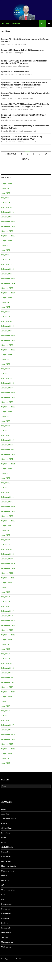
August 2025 (6, 240)
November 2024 (8, 283)
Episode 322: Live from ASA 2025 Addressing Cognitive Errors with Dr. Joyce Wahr (21, 137)
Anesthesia (5, 814)
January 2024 (7, 331)
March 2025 (6, 264)
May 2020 (5, 540)
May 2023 (5, 369)
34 (46, 154)
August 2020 (6, 525)
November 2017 (8, 682)
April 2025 (5, 259)
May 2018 (5, 654)
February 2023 (7, 383)
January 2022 (7, 445)
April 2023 (5, 373)
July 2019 (5, 587)
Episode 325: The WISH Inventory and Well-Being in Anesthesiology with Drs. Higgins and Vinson (25, 105)
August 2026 (6, 183)
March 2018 (6, 663)
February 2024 (7, 326)
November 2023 (8, 340)
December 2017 (8, 677)
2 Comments (24, 66)
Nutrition (5, 880)
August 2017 (6, 696)
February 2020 (7, 554)
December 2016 (8, 734)
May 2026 (5, 198)
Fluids (3, 842)
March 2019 (6, 606)
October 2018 (7, 630)
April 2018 (5, 658)
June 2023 (5, 364)
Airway (4, 809)
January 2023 (7, 388)
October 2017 (7, 687)
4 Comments (25, 53)
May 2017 (5, 711)
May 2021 (5, 483)
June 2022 (5, 421)
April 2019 (5, 601)
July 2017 (5, 701)
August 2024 (6, 297)
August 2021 (6, 468)
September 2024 (8, 293)
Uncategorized (7, 942)
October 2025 (7, 231)
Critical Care (6, 828)
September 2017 (8, 692)
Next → (26, 159)
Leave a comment (28, 88)
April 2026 (5, 202)
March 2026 (6, 207)
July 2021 (5, 473)
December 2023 (8, 335)
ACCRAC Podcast (10, 23)
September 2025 (8, 236)
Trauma (4, 937)
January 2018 (7, 673)
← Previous (10, 154)
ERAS (3, 837)
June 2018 (5, 649)
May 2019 (5, 597)
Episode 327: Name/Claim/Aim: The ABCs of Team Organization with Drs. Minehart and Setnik (24, 83)
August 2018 (6, 639)
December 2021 (8, 449)
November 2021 (8, 454)
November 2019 (8, 568)
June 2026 (5, 193)
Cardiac (4, 823)
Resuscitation (7, 928)
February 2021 (7, 497)
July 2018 (5, 644)
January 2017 (7, 730)
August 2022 (6, 411)
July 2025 (5, 245)
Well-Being (6, 947)
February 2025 (7, 269)
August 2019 (6, 582)
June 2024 (5, 307)
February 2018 (7, 668)
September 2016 (8, 749)
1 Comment (23, 44)
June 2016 (5, 763)
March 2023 (6, 378)
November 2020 (8, 511)
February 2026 (7, 212)
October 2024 (7, 288)
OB (2, 885)
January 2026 (7, 217)
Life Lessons (6, 861)
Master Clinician (8, 871)
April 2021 (5, 487)
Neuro (4, 875)
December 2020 (8, 506)
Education (5, 833)
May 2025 (5, 255)
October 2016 (7, 744)
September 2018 (8, 635)
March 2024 (6, 321)
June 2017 (5, 706)
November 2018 (8, 625)
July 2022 (5, 416)
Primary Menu (49, 23)
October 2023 (7, 345)
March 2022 (6, 435)
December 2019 (8, 563)
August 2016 (6, 753)
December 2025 (8, 221)
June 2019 (5, 592)
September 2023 (8, 350)
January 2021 (7, 502)
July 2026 (5, 188)
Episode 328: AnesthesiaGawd (15, 71)
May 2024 (5, 312)
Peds (3, 899)
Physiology (5, 909)
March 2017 (6, 720)
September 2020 (8, 521)
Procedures (6, 913)
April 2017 (5, 715)
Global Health (7, 847)
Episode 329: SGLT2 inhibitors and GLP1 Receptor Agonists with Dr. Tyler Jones (24, 62)
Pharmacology (7, 904)
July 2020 (5, 530)
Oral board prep (8, 890)
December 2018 (8, 620)
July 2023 (5, 359)
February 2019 (7, 611)
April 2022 (5, 430)
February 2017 (7, 725)
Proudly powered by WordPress (12, 959)
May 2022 (5, 426)
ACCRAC (14, 44)
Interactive (5, 852)
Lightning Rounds (8, 866)
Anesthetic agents (8, 818)
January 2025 (7, 274)
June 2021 (5, 478)
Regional (5, 923)
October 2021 (7, 459)
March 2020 (6, 549)
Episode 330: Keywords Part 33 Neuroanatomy (22, 50)
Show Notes (6, 932)
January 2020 (7, 559)
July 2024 (5, 302)
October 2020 (7, 516)
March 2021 (6, 492)
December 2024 (8, 278)
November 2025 (8, 226)
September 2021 (8, 464)
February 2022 (7, 440)
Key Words (6, 856)
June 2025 (5, 250)
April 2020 (5, 544)
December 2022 (8, 392)
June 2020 (5, 535)
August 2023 (6, 354)
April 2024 (5, 316)
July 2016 (5, 758)
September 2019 (8, 578)
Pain (3, 894)
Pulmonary (6, 918)
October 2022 (7, 402)
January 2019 (7, 616)
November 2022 (8, 397)
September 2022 (8, 407)
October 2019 (7, 573)
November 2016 (8, 739)
